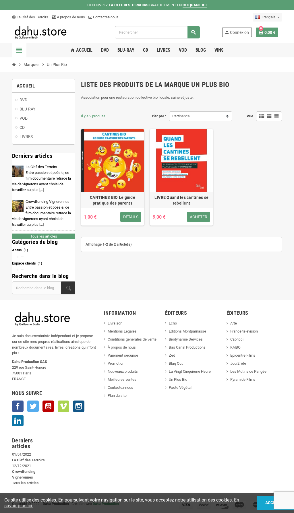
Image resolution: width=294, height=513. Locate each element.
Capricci (236, 339)
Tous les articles (43, 236)
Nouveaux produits (123, 371)
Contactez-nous (105, 17)
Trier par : (158, 116)
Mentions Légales (122, 331)
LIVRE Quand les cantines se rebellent (181, 200)
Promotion (116, 363)
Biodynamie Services (186, 339)
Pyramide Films (242, 379)
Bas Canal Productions (187, 347)
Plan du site (117, 395)
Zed (172, 355)
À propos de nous (70, 17)
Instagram (78, 406)
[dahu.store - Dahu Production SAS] (52, 32)
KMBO (235, 347)
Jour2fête (238, 363)
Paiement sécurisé (123, 355)
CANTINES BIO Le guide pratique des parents (112, 200)
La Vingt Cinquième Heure (190, 371)
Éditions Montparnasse (187, 331)
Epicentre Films (242, 355)
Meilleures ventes (122, 379)
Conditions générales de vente (132, 339)
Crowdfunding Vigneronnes (41, 213)
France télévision (244, 331)
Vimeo (63, 406)
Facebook (18, 406)
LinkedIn (18, 420)
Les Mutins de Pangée (248, 371)
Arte (233, 323)
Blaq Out (176, 363)
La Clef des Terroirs (30, 17)
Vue (250, 116)
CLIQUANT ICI (195, 5)
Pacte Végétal (180, 387)
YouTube (48, 406)
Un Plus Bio (178, 379)
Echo (173, 323)
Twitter (33, 406)
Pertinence (181, 116)
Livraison (115, 323)
